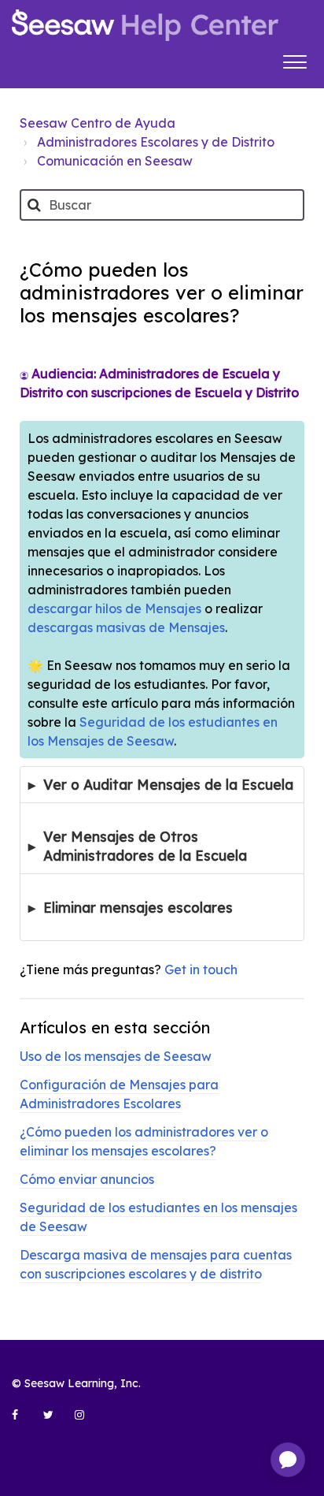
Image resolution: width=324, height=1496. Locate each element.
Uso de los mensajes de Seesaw (116, 1056)
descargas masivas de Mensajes (126, 627)
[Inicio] (145, 25)
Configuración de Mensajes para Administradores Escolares (119, 1094)
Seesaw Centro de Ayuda (97, 123)
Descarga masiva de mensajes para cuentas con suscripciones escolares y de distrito (156, 1264)
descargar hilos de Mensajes (114, 608)
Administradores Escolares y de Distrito (155, 142)
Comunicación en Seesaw (115, 161)
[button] (294, 60)
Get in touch (200, 969)
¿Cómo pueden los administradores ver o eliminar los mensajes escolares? (144, 1141)
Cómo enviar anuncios (87, 1179)
